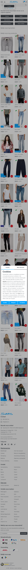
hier (19, 293)
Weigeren (13, 302)
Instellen (5, 302)
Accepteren (22, 302)
